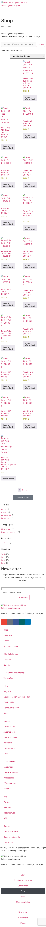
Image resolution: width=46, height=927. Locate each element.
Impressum (8, 842)
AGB (5, 818)
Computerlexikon (11, 708)
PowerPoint (6, 515)
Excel (3, 512)
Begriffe (7, 691)
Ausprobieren (9, 732)
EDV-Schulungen (11, 654)
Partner (7, 802)
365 (3, 554)
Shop (6, 630)
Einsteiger (5, 529)
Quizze (7, 665)
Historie (7, 788)
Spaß (6, 753)
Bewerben (5, 518)
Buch (6, 543)
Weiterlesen (8, 478)
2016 (3, 563)
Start (3, 27)
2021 (3, 557)
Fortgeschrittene (8, 532)
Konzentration (10, 726)
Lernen (7, 721)
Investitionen (9, 748)
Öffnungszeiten (10, 783)
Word (3, 509)
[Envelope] (4, 622)
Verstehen (8, 743)
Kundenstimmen (11, 772)
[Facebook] (16, 622)
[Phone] (10, 622)
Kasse (6, 641)
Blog (6, 796)
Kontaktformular (11, 831)
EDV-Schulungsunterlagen (15, 672)
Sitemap (7, 807)
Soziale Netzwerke (12, 837)
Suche (6, 713)
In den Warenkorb (30, 98)
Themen (7, 659)
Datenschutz (9, 813)
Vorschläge (8, 678)
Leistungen (8, 767)
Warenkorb (8, 635)
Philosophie (9, 778)
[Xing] (22, 622)
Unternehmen (9, 761)
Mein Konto (23, 912)
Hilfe (6, 686)
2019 (3, 560)
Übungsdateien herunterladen (17, 697)
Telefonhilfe (9, 702)
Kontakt (7, 826)
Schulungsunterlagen (23, 880)
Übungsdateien (23, 902)
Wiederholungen (11, 737)
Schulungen (23, 886)
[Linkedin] (28, 622)
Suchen (40, 44)
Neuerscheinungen (12, 646)
